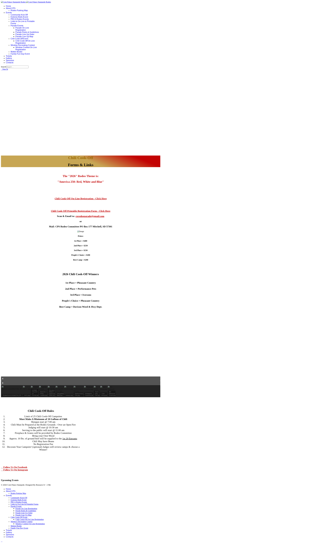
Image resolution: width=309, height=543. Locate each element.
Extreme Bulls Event (19, 17)
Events (9, 13)
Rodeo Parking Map (19, 10)
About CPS (10, 8)
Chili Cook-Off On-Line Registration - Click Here (81, 198)
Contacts (9, 63)
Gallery (9, 58)
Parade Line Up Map (24, 36)
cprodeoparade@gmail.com (90, 216)
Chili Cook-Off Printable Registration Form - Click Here (80, 211)
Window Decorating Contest (23, 45)
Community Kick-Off (19, 15)
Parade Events (17, 26)
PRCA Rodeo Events (20, 19)
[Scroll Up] (1, 541)
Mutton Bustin (16, 52)
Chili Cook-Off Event (19, 39)
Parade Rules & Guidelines (27, 32)
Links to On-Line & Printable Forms (24, 504)
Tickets (9, 56)
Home (8, 6)
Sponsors (10, 60)
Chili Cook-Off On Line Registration (25, 42)
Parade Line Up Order (24, 34)
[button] (80, 378)
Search (3, 67)
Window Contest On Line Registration (30, 524)
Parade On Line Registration (22, 29)
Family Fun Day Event (20, 54)
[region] (80, 354)
